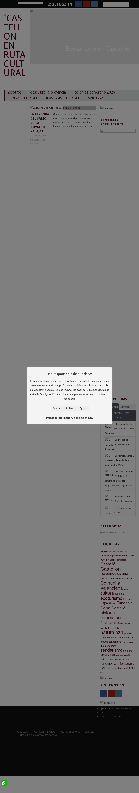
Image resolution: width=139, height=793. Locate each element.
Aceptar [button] (57, 408)
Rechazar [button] (70, 408)
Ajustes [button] (83, 408)
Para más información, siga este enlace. (69, 417)
